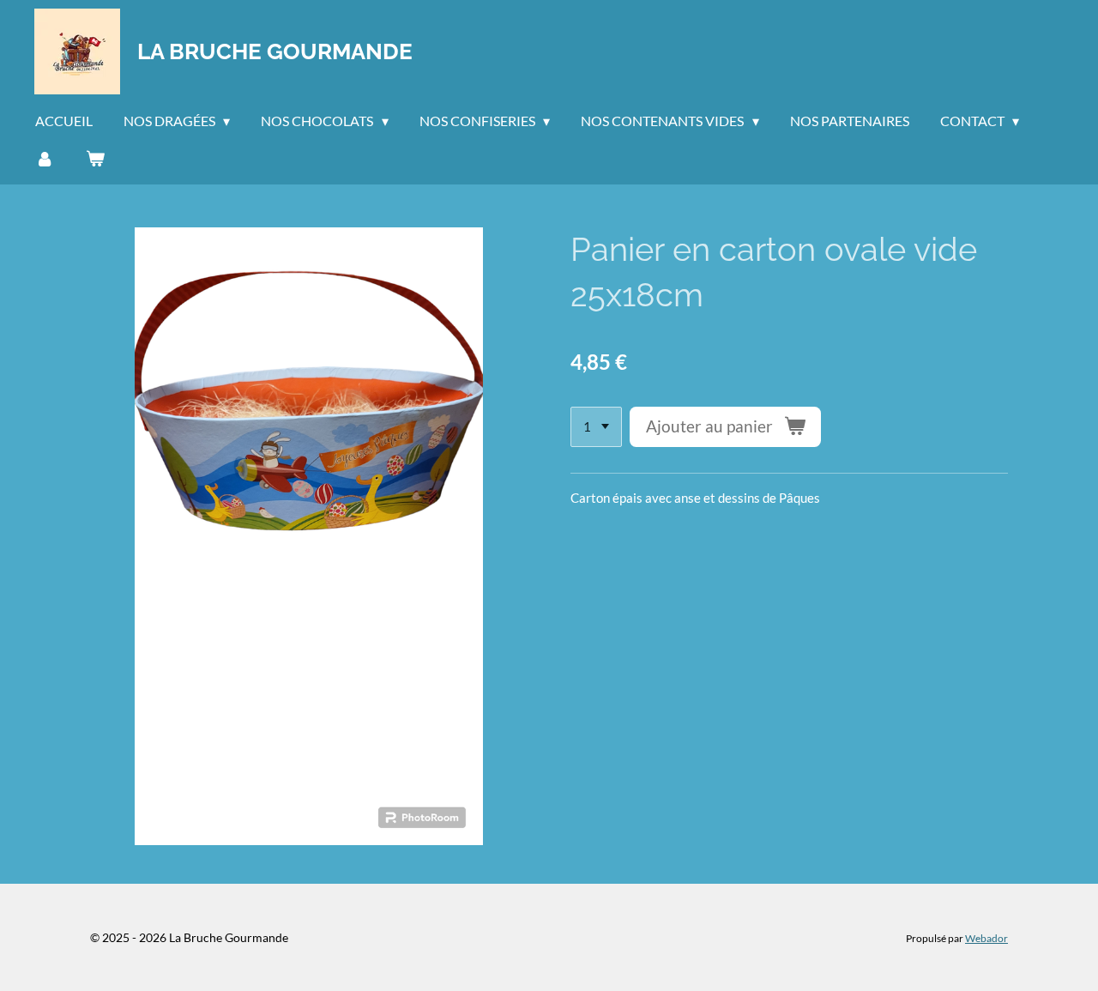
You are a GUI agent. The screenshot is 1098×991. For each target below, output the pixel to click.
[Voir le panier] (94, 158)
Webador (986, 938)
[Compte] (44, 158)
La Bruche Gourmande (275, 51)
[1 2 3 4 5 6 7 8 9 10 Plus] (596, 427)
